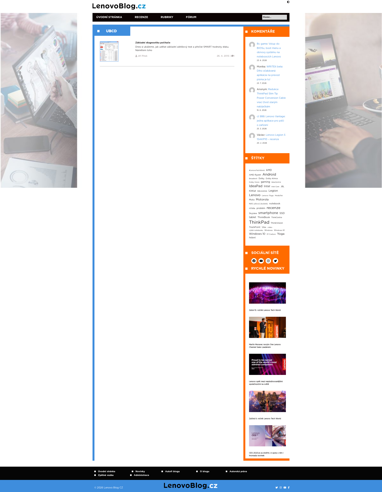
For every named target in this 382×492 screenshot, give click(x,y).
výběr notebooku (256, 230)
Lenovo (255, 195)
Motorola (262, 199)
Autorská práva (238, 471)
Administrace (141, 475)
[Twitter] (276, 487)
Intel (267, 186)
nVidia (252, 208)
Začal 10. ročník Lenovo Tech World (265, 310)
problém (261, 208)
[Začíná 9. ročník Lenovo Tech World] (267, 401)
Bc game (262, 44)
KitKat (252, 191)
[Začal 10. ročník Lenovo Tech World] (267, 292)
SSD (282, 213)
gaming (265, 182)
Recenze (141, 17)
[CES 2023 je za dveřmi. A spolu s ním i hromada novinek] (267, 435)
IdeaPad (255, 186)
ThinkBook (264, 217)
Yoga (280, 233)
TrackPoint (254, 227)
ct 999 (260, 116)
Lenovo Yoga (268, 195)
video (270, 227)
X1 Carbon (271, 234)
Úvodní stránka (109, 17)
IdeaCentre (276, 182)
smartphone (268, 213)
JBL (282, 187)
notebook (274, 204)
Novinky (140, 471)
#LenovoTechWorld (257, 170)
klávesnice (262, 191)
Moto (252, 200)
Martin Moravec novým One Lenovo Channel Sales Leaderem (265, 346)
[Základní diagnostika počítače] (109, 51)
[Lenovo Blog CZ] (120, 6)
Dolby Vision (254, 182)
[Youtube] (285, 487)
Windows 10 (257, 234)
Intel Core (275, 186)
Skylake (253, 213)
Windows (268, 230)
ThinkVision (277, 223)
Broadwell (253, 178)
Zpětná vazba (106, 475)
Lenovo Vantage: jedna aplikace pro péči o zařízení (271, 120)
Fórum (191, 17)
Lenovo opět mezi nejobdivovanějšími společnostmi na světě (266, 383)
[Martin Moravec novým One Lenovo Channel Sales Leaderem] (267, 327)
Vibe (264, 227)
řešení (252, 238)
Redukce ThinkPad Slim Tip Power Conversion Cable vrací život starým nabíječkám (271, 98)
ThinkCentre (276, 217)
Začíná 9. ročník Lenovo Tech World (265, 419)
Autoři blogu (172, 471)
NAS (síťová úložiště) (258, 204)
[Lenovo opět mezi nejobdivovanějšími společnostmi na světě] (267, 364)
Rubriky (167, 17)
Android (269, 174)
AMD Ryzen (255, 175)
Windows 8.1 (279, 230)
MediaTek (279, 195)
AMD (269, 170)
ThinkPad (259, 222)
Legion (273, 190)
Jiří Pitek (142, 56)
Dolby (261, 178)
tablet (252, 217)
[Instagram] (281, 487)
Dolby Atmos (272, 178)
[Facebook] (288, 487)
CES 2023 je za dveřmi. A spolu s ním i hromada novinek (266, 454)
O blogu (204, 471)
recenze (273, 208)
